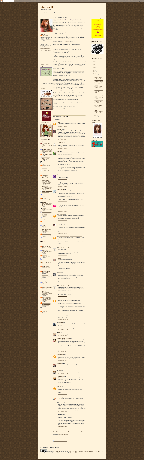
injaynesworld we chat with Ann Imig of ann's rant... (98, 98)
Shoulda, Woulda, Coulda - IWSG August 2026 (46, 177)
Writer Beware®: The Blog (47, 212)
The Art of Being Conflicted (47, 262)
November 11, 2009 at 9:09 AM (62, 360)
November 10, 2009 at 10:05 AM (63, 319)
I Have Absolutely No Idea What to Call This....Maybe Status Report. (46, 299)
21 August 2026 (44, 159)
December (96, 74)
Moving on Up (44, 288)
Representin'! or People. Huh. (47, 247)
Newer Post (55, 431)
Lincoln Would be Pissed (46, 163)
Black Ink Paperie (45, 266)
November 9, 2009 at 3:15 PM (62, 201)
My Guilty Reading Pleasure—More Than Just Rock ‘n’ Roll (47, 151)
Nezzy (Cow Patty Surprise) (64, 338)
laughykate (60, 204)
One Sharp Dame (45, 275)
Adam (59, 258)
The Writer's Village (45, 218)
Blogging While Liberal (46, 307)
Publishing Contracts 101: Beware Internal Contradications (46, 214)
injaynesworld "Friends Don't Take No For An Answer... (98, 87)
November (96, 76)
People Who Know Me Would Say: (65, 247)
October (95, 115)
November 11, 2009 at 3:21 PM (62, 383)
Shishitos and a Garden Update (47, 235)
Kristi (59, 272)
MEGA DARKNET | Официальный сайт (45, 231)
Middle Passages (45, 175)
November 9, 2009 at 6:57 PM (62, 233)
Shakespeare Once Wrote (46, 219)
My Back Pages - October (46, 256)
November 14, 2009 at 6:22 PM (62, 426)
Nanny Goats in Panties (46, 229)
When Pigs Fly (61, 376)
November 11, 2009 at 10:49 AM (63, 373)
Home (69, 431)
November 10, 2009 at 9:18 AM (62, 296)
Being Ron (44, 202)
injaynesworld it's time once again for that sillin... (98, 101)
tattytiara (60, 129)
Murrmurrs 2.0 (44, 222)
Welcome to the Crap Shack (47, 287)
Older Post (83, 431)
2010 (94, 71)
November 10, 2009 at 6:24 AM (62, 255)
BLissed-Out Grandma (46, 271)
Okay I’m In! (44, 239)
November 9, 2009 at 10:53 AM (62, 171)
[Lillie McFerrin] (46, 109)
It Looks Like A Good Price (46, 280)
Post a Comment (57, 429)
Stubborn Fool (44, 279)
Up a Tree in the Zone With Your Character (46, 172)
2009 (94, 73)
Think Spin (44, 208)
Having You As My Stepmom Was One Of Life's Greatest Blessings (47, 204)
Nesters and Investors (45, 263)
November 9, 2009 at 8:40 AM (62, 126)
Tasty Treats (44, 312)
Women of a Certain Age (46, 303)
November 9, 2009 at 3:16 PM (62, 211)
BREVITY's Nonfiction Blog (47, 149)
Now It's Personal (45, 272)
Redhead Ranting (45, 186)
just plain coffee (66, 41)
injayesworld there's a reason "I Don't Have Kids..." (99, 103)
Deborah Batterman (45, 180)
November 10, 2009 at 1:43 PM (62, 335)
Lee (59, 122)
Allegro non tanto (45, 194)
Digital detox (44, 226)
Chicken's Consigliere (46, 238)
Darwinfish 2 (44, 162)
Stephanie (60, 363)
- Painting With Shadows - (47, 191)
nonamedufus (44, 255)
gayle (59, 332)
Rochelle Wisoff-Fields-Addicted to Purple (46, 157)
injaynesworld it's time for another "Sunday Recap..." (98, 91)
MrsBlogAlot (61, 189)
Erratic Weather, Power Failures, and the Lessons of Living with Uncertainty (46, 182)
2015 (94, 64)
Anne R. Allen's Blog (46, 170)
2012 (94, 68)
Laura (59, 370)
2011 (94, 70)
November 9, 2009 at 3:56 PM (62, 220)
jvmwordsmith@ (73, 452)
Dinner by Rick (44, 168)
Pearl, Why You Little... (46, 246)
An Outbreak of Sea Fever (46, 260)
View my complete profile (45, 48)
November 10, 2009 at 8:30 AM (62, 282)
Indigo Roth (44, 259)
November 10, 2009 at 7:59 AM (62, 269)
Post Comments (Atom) (63, 434)
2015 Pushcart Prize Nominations (45, 284)
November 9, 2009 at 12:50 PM (62, 179)
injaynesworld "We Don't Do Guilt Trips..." (98, 78)
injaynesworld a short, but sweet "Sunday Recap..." (98, 80)
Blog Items (44, 241)
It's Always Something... (46, 297)
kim (59, 151)
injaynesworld (46, 6)
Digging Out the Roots (45, 195)
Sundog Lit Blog (45, 282)
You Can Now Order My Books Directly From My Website (47, 188)
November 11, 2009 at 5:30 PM (62, 394)
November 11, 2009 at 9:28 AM (62, 367)
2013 (94, 67)
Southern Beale (45, 250)
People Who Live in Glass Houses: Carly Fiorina (46, 305)
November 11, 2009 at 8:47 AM (62, 351)
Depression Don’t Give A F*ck (47, 276)
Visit (42, 88)
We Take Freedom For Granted (47, 209)
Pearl (59, 223)
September (96, 116)
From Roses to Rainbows (46, 234)
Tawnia (59, 386)
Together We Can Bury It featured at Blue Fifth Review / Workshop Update (47, 293)
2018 (94, 60)
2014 (94, 65)
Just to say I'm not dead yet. (46, 199)
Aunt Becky (60, 397)
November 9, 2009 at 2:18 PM (62, 186)
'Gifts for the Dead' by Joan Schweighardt (46, 243)
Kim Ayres (60, 322)
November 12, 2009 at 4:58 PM (62, 411)
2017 (94, 61)
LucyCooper (60, 142)
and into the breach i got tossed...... (46, 268)
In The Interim (44, 308)
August (95, 118)
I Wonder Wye (44, 311)
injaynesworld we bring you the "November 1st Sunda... (98, 112)
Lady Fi (43, 225)
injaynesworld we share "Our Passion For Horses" (98, 109)
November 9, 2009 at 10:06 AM (62, 148)
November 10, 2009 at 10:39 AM (63, 329)
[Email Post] (67, 116)
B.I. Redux (44, 198)
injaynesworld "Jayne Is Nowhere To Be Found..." (98, 84)
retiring (81, 71)
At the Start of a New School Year (47, 146)
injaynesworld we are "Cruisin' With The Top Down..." (98, 95)
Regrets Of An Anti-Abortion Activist (47, 252)
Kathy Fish (44, 291)
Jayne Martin (45, 35)
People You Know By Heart (47, 154)
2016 (94, 63)
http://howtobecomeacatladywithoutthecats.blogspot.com (70, 236)
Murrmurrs (44, 221)
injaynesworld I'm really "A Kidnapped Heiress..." (67, 20)
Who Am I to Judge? (45, 192)
